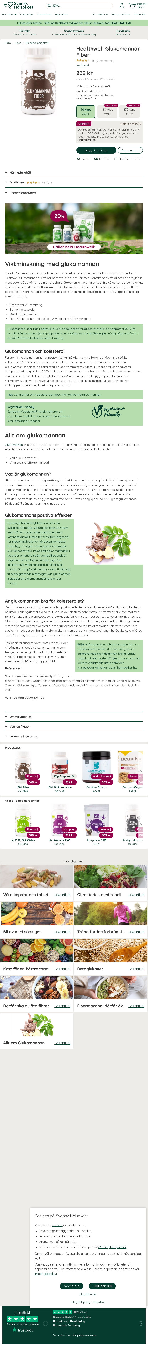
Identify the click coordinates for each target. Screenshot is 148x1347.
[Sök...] (49, 5)
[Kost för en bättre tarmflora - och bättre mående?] (36, 957)
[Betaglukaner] (110, 957)
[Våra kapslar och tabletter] (36, 883)
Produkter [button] (7, 14)
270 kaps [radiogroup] (131, 110)
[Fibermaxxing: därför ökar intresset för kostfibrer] (110, 994)
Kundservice (100, 14)
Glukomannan (14, 445)
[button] (137, 6)
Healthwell (82, 65)
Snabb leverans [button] (74, 32)
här (98, 394)
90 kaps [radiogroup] (86, 111)
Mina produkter (121, 14)
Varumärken (44, 14)
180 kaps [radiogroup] (109, 110)
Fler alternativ (88, 1294)
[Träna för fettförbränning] (110, 920)
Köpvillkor (99, 1302)
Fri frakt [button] (24, 32)
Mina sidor (140, 14)
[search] (79, 6)
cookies (57, 1225)
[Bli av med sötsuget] (36, 920)
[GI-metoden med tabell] (110, 883)
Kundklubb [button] (123, 32)
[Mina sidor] (120, 6)
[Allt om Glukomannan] (36, 1031)
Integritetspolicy (46, 1274)
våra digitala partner (112, 1247)
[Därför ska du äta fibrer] (36, 994)
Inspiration (61, 14)
